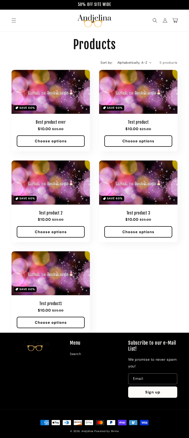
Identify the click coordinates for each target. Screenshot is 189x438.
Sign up (152, 392)
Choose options (51, 141)
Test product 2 (51, 213)
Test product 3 (138, 213)
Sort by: (106, 62)
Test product (138, 122)
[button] (14, 20)
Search (75, 354)
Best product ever (50, 122)
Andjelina (87, 431)
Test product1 (50, 303)
